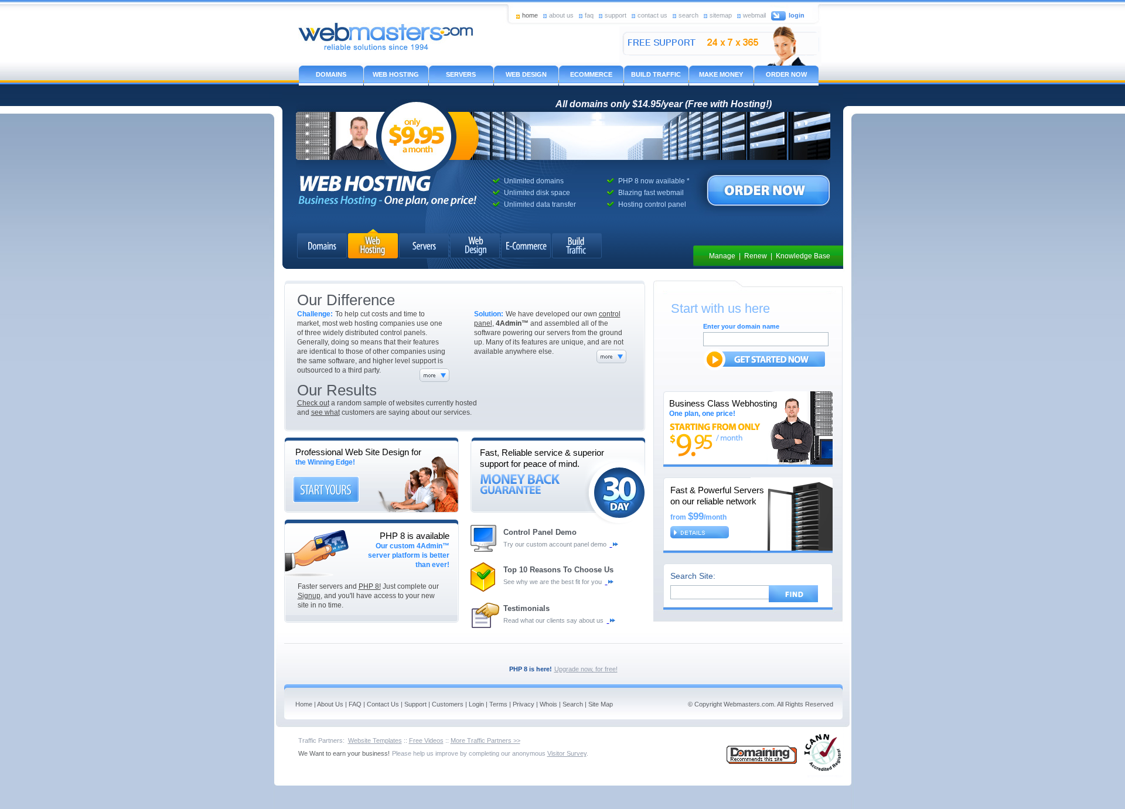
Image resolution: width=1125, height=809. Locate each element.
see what (325, 412)
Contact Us (383, 704)
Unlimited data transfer (540, 204)
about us (561, 15)
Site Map (600, 704)
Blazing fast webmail (651, 193)
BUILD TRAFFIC (656, 74)
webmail (754, 15)
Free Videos (426, 740)
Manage (722, 256)
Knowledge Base (803, 256)
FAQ (355, 704)
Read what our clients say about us (555, 620)
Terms (498, 704)
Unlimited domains (534, 181)
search (688, 15)
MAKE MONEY (721, 74)
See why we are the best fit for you (554, 581)
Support (415, 704)
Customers (447, 704)
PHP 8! (370, 586)
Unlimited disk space (537, 193)
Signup (309, 596)
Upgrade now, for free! (586, 669)
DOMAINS (331, 74)
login (796, 15)
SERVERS (461, 74)
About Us (330, 704)
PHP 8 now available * (654, 181)
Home (303, 704)
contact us (652, 15)
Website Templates (375, 740)
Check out (313, 403)
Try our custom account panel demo (556, 544)
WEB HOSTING (396, 74)
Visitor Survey (567, 753)
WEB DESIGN (526, 74)
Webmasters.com (749, 704)
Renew (755, 256)
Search (572, 704)
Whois (548, 704)
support (615, 15)
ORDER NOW (786, 74)
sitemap (721, 15)
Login (476, 704)
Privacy (523, 704)
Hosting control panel (652, 204)
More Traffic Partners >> (485, 740)
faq (589, 15)
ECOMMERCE (591, 74)
